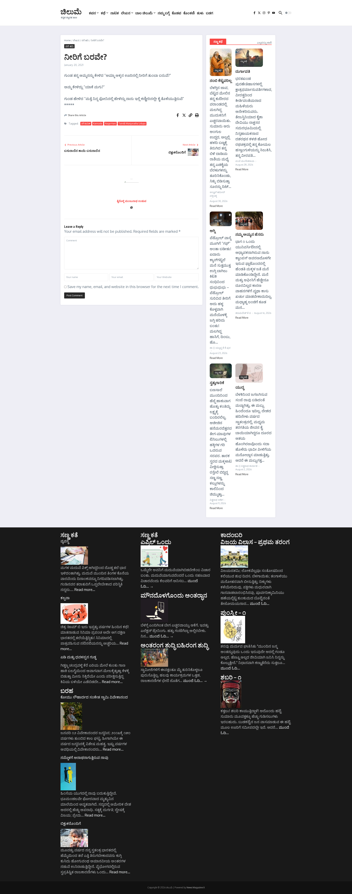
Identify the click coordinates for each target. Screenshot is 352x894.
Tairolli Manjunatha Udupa (132, 123)
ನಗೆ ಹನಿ (85, 40)
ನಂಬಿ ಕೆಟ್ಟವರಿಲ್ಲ (221, 80)
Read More (216, 205)
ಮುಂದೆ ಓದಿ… (161, 636)
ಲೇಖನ (125, 13)
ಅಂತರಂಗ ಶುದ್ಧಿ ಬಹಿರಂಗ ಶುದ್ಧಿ (174, 645)
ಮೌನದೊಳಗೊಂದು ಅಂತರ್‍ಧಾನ (174, 595)
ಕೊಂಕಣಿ (189, 13)
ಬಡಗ (209, 13)
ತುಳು (200, 13)
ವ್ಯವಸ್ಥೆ (64, 541)
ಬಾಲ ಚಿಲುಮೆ (144, 13)
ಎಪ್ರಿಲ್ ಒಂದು (156, 541)
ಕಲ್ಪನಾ (65, 597)
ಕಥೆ (103, 13)
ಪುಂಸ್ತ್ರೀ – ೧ (233, 612)
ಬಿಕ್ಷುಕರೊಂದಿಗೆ (70, 823)
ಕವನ (92, 13)
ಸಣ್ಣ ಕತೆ (69, 534)
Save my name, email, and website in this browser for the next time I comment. (133, 286)
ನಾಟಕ (114, 13)
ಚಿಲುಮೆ (71, 11)
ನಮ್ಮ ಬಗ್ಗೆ (164, 13)
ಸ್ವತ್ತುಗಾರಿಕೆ (217, 382)
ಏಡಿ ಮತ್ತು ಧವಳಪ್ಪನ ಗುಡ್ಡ (78, 656)
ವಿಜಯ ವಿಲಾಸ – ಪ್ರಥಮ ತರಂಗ (255, 541)
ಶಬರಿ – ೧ (231, 677)
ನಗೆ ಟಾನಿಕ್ (85, 123)
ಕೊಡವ (176, 13)
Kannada (97, 123)
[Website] (131, 207)
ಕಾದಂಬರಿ (231, 534)
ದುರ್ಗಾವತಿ (242, 71)
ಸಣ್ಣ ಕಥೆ (218, 41)
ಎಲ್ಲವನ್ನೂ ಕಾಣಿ (264, 42)
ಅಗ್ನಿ (212, 230)
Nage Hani (110, 123)
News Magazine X (196, 887)
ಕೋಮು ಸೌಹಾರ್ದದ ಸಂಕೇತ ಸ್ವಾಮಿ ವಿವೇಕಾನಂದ (94, 697)
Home (67, 40)
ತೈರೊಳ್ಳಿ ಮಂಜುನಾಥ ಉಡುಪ (131, 201)
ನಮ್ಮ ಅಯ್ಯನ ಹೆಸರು (249, 234)
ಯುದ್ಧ (239, 387)
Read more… (84, 589)
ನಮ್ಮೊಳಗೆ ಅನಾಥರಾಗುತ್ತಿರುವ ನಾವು (84, 757)
